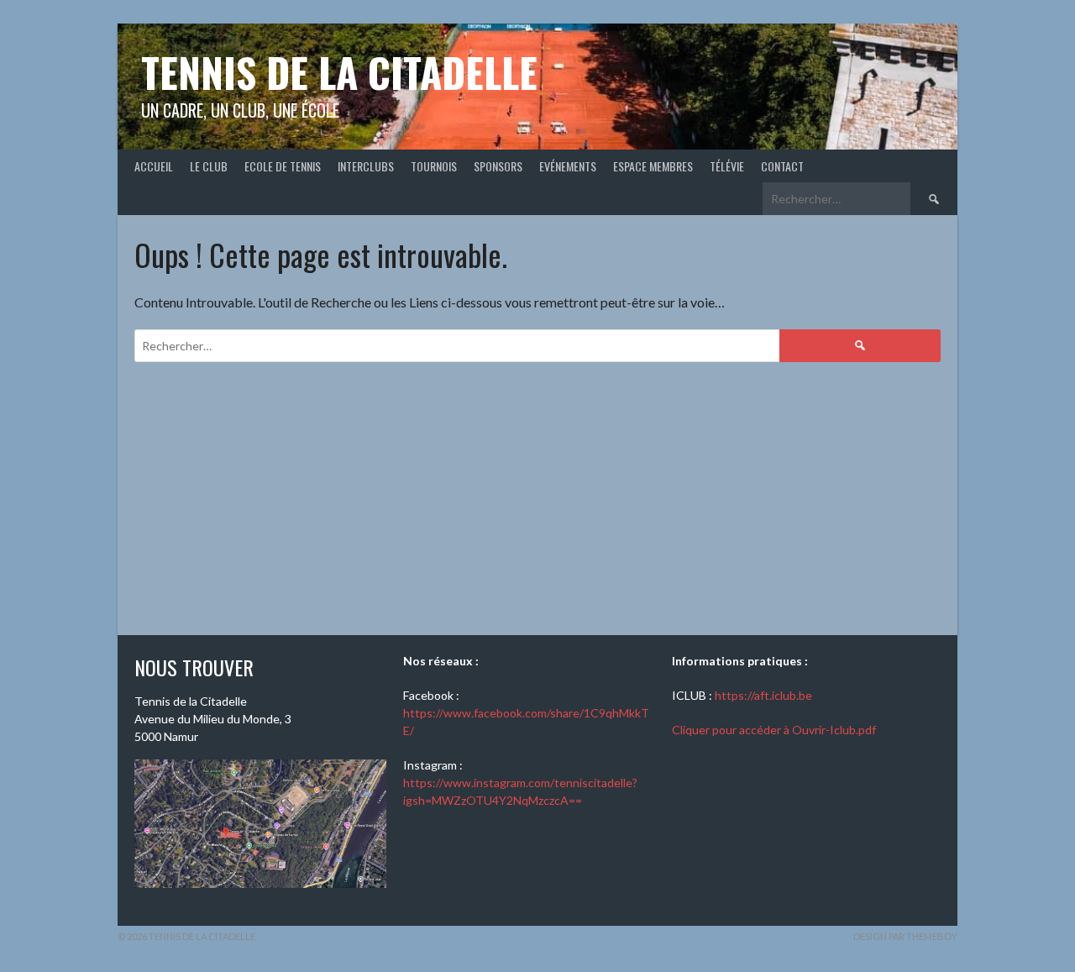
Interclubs (366, 166)
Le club (209, 166)
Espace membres (653, 166)
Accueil (153, 166)
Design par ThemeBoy (905, 936)
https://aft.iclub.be (763, 695)
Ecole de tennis (282, 166)
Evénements (567, 166)
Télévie (727, 166)
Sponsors (498, 166)
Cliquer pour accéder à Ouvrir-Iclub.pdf (774, 729)
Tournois (434, 166)
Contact (782, 166)
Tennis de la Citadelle (339, 72)
